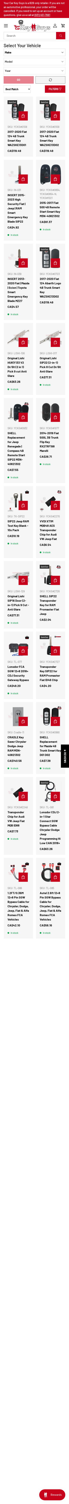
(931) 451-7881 (42, 15)
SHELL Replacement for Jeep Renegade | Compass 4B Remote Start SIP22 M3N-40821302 (16, 448)
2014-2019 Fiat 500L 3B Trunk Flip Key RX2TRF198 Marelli (49, 441)
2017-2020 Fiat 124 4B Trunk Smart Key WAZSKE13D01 (17, 138)
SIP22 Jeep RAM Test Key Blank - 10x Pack (18, 525)
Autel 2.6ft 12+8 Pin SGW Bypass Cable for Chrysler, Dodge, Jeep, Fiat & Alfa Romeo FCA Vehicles (50, 906)
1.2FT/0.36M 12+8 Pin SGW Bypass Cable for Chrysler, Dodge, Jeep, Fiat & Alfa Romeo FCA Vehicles (18, 906)
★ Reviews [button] (65, 756)
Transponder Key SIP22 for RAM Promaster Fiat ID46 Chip (50, 673)
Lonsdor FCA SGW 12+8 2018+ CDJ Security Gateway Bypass (18, 673)
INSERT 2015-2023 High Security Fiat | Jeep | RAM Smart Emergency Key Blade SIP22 (18, 208)
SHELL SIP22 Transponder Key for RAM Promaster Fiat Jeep (49, 604)
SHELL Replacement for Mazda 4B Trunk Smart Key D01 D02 (50, 745)
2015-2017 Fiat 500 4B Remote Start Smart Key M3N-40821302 (50, 209)
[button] (63, 26)
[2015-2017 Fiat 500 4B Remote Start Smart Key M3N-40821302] (50, 174)
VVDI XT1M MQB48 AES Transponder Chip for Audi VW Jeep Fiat (48, 530)
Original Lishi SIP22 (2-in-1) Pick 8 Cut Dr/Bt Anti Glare (50, 364)
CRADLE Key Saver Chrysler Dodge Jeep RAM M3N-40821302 (17, 745)
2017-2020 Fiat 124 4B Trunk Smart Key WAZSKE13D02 (49, 138)
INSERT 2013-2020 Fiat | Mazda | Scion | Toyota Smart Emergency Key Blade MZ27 (18, 289)
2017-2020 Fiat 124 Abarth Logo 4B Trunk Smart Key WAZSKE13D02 (50, 287)
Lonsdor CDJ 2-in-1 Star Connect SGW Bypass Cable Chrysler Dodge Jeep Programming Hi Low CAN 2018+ (50, 827)
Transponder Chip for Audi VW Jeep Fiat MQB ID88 (16, 818)
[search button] (60, 35)
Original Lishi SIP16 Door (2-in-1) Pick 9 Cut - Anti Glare (18, 602)
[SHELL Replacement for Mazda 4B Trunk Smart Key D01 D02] (50, 716)
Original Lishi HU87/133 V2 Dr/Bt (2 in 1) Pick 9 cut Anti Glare (17, 366)
